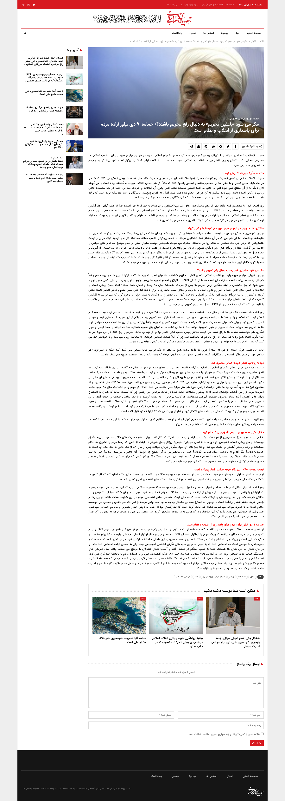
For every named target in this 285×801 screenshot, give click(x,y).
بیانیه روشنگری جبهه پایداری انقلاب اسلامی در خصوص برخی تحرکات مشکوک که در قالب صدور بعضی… (43, 77)
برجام (231, 576)
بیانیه (224, 33)
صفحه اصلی (254, 33)
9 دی (252, 576)
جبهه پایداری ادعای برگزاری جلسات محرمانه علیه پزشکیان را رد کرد (44, 109)
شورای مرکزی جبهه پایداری (213, 576)
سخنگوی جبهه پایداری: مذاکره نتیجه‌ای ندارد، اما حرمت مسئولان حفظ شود (44, 144)
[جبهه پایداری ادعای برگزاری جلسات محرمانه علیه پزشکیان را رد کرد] (74, 112)
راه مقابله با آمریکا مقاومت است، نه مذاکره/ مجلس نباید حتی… (43, 129)
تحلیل (192, 33)
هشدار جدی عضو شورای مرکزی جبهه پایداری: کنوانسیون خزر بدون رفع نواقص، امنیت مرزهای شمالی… (43, 61)
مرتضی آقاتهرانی (183, 576)
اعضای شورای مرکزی (212, 4)
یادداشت (177, 33)
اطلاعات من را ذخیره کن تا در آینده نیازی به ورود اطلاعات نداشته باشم (224, 734)
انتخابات (242, 576)
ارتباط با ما (172, 4)
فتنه (196, 576)
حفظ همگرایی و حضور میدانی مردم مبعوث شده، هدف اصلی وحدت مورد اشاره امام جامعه (43, 162)
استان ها (208, 33)
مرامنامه (230, 4)
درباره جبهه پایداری (189, 4)
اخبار (237, 33)
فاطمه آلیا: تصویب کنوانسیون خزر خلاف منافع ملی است (44, 92)
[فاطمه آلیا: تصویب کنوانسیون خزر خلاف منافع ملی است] (119, 615)
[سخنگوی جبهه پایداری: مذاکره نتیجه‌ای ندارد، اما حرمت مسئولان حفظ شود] (74, 146)
